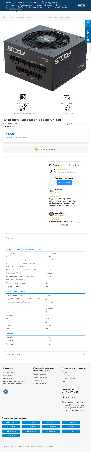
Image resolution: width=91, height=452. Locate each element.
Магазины (7, 375)
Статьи (64, 372)
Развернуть (64, 225)
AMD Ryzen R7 (31, 431)
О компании (8, 372)
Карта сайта (66, 381)
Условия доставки (40, 377)
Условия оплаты (39, 374)
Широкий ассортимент (24, 103)
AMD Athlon (51, 422)
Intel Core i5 (11, 427)
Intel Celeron (11, 422)
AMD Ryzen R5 (11, 431)
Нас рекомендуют (67, 103)
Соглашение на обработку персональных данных (14, 382)
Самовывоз (37, 380)
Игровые (71, 431)
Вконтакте (5, 391)
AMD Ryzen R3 (71, 427)
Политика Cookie (15, 9)
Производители (68, 378)
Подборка (51, 431)
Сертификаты (8, 378)
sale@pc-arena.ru (72, 397)
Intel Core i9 (51, 427)
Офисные (11, 435)
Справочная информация (74, 368)
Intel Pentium (31, 422)
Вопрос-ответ (67, 375)
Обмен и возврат (39, 383)
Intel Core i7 (31, 427)
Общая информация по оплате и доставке (43, 369)
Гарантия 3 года (67, 114)
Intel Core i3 (71, 422)
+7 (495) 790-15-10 (72, 392)
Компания (8, 368)
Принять (81, 5)
